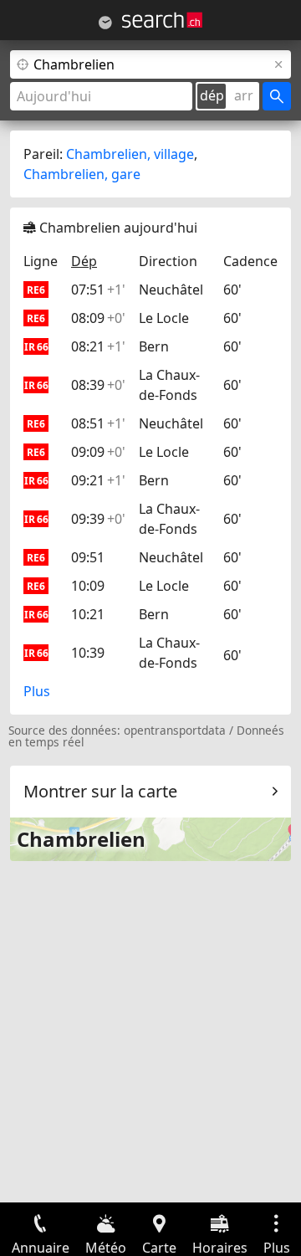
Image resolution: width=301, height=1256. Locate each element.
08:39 (98, 385)
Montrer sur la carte (100, 791)
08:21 (98, 346)
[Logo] (162, 20)
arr (243, 95)
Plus (36, 691)
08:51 (98, 423)
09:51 (88, 557)
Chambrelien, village (130, 154)
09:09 (98, 452)
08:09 (98, 318)
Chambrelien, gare (81, 174)
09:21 (98, 480)
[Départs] (105, 22)
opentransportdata (175, 730)
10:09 (88, 586)
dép (212, 95)
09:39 (98, 519)
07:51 (98, 289)
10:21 (88, 614)
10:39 (88, 652)
